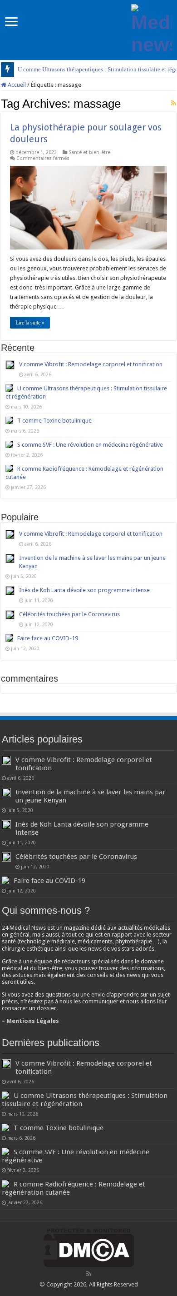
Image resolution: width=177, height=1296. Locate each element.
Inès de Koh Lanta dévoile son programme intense (84, 590)
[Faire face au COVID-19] (9, 638)
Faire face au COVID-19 (47, 638)
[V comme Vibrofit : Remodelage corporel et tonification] (10, 534)
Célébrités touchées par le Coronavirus (69, 614)
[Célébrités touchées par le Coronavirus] (10, 614)
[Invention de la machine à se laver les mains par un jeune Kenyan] (10, 558)
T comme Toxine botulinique (54, 420)
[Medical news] (151, 28)
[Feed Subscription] (173, 103)
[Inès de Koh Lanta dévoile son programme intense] (10, 590)
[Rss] (88, 1273)
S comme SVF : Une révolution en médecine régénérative (90, 444)
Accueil (16, 84)
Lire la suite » (29, 322)
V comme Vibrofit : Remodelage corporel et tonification (90, 364)
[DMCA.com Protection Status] (89, 1247)
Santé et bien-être (89, 152)
